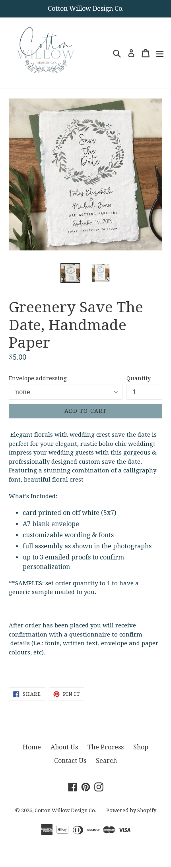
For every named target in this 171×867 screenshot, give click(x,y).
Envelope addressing (38, 378)
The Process (105, 747)
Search (106, 760)
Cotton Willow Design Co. (66, 810)
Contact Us (70, 760)
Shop (140, 747)
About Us (64, 747)
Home (32, 747)
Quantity (138, 378)
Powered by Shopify (131, 810)
